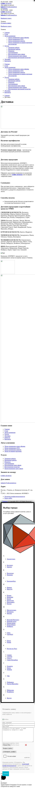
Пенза (9, 640)
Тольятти (10, 666)
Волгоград (10, 573)
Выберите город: (6, 18)
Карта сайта (8, 498)
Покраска (11, 51)
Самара (9, 655)
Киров (9, 599)
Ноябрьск (10, 626)
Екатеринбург (11, 581)
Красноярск (10, 602)
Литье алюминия (9, 36)
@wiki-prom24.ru (9, 7)
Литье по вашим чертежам (13, 451)
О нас (6, 34)
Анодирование (13, 52)
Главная (7, 32)
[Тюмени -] (4, 8)
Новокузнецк (11, 623)
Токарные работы (13, 47)
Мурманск (10, 612)
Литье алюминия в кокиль (16, 41)
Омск (8, 632)
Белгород (10, 565)
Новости (7, 437)
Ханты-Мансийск (12, 684)
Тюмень (9, 669)
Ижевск (9, 587)
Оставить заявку (6, 23)
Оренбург (10, 634)
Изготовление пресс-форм (16, 54)
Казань (9, 595)
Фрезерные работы (14, 49)
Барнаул (9, 567)
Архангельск (11, 559)
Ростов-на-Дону (12, 648)
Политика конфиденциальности (14, 496)
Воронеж (10, 575)
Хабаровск (10, 682)
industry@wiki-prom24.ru (8, 483)
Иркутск (9, 589)
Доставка (7, 59)
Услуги (6, 46)
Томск (9, 668)
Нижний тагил (11, 621)
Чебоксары (10, 690)
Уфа (8, 676)
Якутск (9, 698)
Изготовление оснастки (12, 467)
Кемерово (10, 597)
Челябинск (10, 692)
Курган (9, 604)
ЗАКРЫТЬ (5, 773)
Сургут (9, 658)
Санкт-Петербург (12, 660)
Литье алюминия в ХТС (16, 39)
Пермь (9, 642)
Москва (9, 613)
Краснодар (10, 600)
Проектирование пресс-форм (17, 56)
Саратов (9, 656)
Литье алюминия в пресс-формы (18, 37)
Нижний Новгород (13, 620)
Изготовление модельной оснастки (19, 57)
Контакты (7, 61)
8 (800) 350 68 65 (6, 475)
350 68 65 (6, 3)
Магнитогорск (11, 610)
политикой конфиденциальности (15, 764)
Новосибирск (11, 625)
